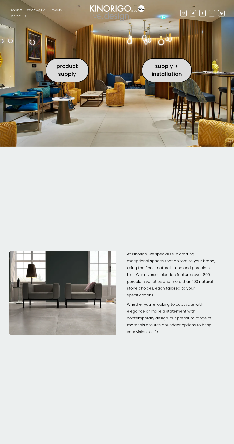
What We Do (36, 10)
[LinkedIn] (212, 13)
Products (15, 10)
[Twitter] (193, 13)
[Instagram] (183, 13)
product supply (67, 70)
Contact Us (17, 16)
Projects (56, 10)
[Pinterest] (221, 13)
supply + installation (167, 70)
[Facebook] (202, 13)
